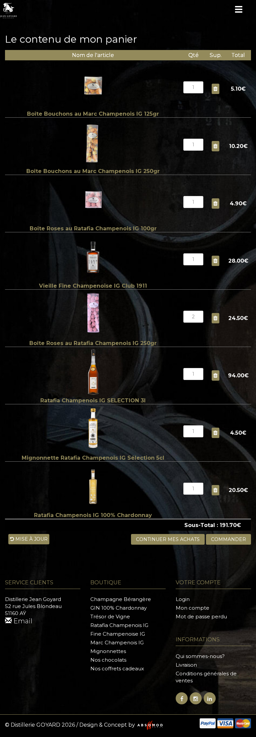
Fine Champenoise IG (117, 634)
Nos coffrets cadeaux (117, 668)
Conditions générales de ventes (206, 677)
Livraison (186, 665)
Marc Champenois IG (117, 642)
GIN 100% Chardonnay (118, 608)
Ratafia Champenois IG (119, 625)
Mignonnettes (108, 651)
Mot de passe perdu (201, 616)
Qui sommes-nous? (200, 656)
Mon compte (192, 608)
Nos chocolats (108, 660)
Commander (228, 539)
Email (22, 621)
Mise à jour (31, 539)
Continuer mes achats (168, 539)
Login (183, 599)
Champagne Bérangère (120, 599)
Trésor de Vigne (110, 616)
